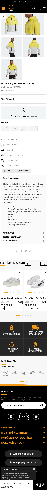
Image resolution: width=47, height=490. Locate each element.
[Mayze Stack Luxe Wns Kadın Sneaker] (12, 282)
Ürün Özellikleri (11, 179)
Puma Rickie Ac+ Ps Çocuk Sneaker (35, 298)
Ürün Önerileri (10, 241)
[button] (6, 292)
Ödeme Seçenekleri (12, 237)
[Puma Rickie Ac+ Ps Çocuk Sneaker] (35, 282)
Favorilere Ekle (20, 272)
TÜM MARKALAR (7, 367)
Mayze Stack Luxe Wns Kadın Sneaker (12, 298)
